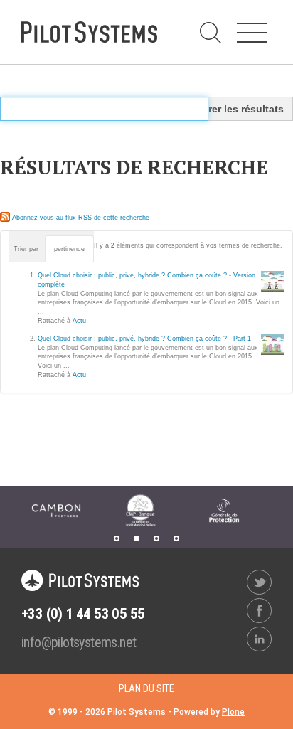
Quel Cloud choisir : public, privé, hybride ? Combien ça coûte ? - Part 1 (144, 338)
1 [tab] (116, 538)
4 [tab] (176, 538)
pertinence (69, 248)
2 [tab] (136, 538)
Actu (79, 320)
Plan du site (146, 688)
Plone (233, 712)
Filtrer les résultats (238, 109)
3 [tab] (156, 538)
